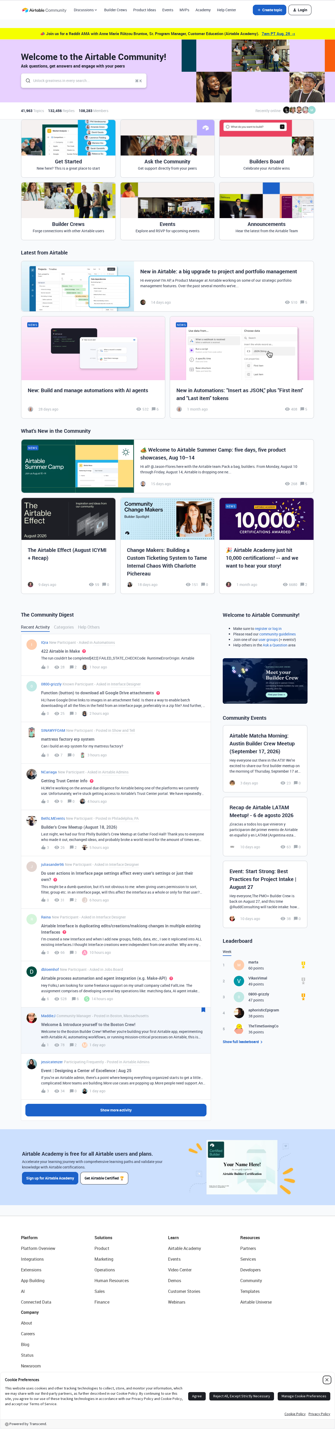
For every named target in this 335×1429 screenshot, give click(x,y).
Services (248, 1259)
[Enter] (26, 80)
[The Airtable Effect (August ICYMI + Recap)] (68, 545)
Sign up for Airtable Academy (50, 1178)
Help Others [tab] (89, 627)
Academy (203, 9)
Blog (25, 1344)
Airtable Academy (184, 1248)
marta (253, 962)
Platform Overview (38, 1248)
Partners (248, 1248)
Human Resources (111, 1280)
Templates (250, 1291)
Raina (46, 917)
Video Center (180, 1270)
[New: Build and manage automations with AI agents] (93, 367)
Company (30, 1312)
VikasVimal (257, 978)
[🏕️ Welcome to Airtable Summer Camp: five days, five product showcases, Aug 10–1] (167, 466)
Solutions (103, 1237)
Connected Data (36, 1302)
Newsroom (31, 1366)
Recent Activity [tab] (35, 627)
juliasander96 (52, 864)
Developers (250, 1270)
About (26, 1323)
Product (101, 1248)
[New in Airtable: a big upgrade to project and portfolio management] (167, 286)
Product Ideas (144, 9)
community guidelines (277, 634)
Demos (174, 1280)
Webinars (176, 1302)
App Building (32, 1280)
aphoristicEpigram (263, 1009)
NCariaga (49, 771)
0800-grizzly (51, 684)
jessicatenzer (52, 1061)
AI (23, 1291)
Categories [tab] (64, 627)
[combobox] (84, 80)
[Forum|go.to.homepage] (44, 10)
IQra (44, 642)
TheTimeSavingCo (263, 1025)
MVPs (184, 9)
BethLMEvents (53, 818)
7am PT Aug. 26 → (278, 33)
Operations (104, 1270)
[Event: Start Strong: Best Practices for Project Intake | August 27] (265, 894)
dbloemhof (50, 969)
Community (251, 1280)
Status (27, 1355)
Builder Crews (115, 9)
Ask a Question (275, 645)
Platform (29, 1237)
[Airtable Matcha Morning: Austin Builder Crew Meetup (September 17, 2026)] (265, 759)
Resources (250, 1237)
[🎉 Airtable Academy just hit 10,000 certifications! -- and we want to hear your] (266, 545)
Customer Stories (184, 1291)
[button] (269, 10)
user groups (268, 639)
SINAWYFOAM (53, 730)
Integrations (32, 1259)
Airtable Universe (256, 1302)
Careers (28, 1334)
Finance (101, 1302)
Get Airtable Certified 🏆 (104, 1178)
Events (167, 9)
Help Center (226, 9)
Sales (99, 1291)
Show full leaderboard (241, 1041)
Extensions (31, 1270)
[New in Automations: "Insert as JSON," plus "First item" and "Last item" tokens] (242, 367)
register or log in (268, 628)
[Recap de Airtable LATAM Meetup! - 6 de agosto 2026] (265, 826)
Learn (173, 1237)
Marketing (103, 1259)
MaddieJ (48, 1015)
